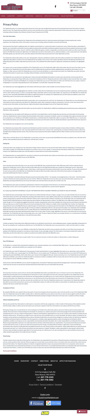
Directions (44, 361)
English (75, 10)
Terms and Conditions (10, 351)
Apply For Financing (67, 361)
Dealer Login (45, 394)
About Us (54, 361)
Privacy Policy (33, 384)
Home (16, 361)
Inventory (25, 361)
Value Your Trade (45, 365)
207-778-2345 (77, 7)
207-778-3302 (47, 380)
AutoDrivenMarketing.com (48, 397)
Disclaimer (58, 384)
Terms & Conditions (46, 384)
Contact (34, 361)
